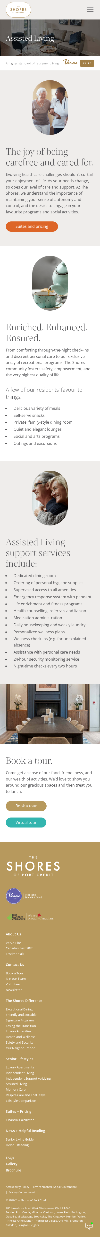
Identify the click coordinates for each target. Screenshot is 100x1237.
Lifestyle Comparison (21, 1100)
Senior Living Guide (19, 1139)
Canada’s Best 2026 (19, 948)
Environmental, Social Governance (55, 1187)
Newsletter (14, 990)
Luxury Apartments (20, 1067)
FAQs (10, 1157)
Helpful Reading (17, 1145)
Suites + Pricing (18, 1111)
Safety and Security (19, 1042)
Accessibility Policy (17, 1187)
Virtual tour (26, 822)
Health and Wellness (20, 1037)
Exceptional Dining (19, 1009)
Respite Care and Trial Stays (25, 1095)
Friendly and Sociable (21, 1014)
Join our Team (16, 978)
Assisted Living (16, 1084)
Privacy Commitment (21, 1192)
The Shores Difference (24, 1000)
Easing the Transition (21, 1026)
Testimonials (15, 954)
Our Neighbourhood (20, 1048)
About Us (13, 934)
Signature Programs (20, 1020)
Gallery (11, 1163)
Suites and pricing (32, 226)
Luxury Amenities (18, 1031)
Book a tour (26, 806)
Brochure (13, 1170)
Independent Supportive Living (28, 1078)
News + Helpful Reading (25, 1130)
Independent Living (20, 1073)
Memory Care (15, 1089)
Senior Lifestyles (19, 1058)
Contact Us (15, 964)
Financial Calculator (20, 1120)
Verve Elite (13, 943)
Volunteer (13, 984)
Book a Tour (14, 973)
